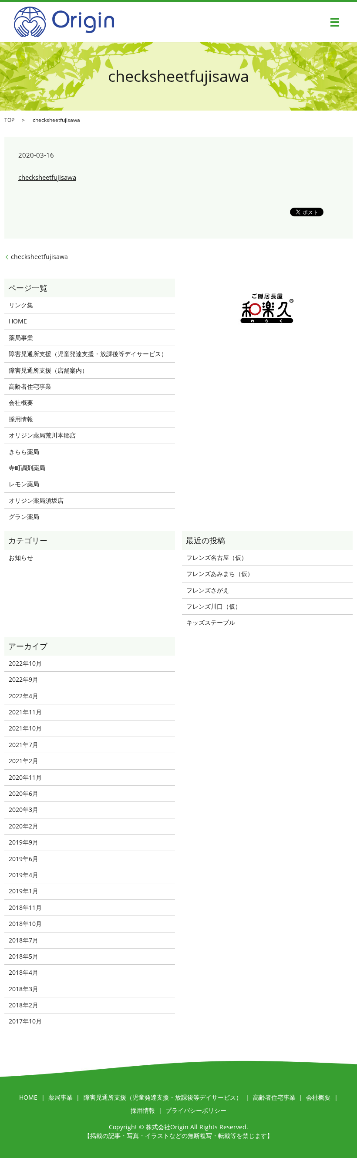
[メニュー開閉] (334, 22)
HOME (18, 321)
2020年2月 (23, 826)
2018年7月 (23, 940)
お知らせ (21, 557)
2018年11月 (25, 907)
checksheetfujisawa (47, 177)
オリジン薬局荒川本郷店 (42, 435)
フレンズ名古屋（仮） (216, 557)
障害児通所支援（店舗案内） (48, 370)
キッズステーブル (210, 622)
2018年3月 (23, 989)
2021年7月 (23, 745)
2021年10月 (25, 728)
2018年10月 (25, 923)
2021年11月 (25, 712)
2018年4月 (23, 972)
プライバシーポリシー (195, 1110)
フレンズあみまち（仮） (219, 573)
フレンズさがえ (207, 590)
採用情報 (21, 419)
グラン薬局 (24, 516)
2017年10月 (25, 1021)
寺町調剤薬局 (27, 468)
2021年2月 (23, 761)
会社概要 (21, 402)
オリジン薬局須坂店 (36, 500)
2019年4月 (23, 875)
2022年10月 (25, 663)
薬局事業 (21, 337)
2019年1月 (23, 891)
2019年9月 (23, 842)
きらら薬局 (24, 452)
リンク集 (21, 305)
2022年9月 (23, 679)
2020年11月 (25, 777)
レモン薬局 (24, 484)
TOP (9, 120)
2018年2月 (23, 1005)
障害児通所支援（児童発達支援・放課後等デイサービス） (88, 354)
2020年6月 (23, 793)
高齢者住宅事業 (30, 386)
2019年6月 (23, 859)
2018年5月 (23, 956)
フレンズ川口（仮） (213, 606)
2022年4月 (23, 696)
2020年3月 (23, 809)
